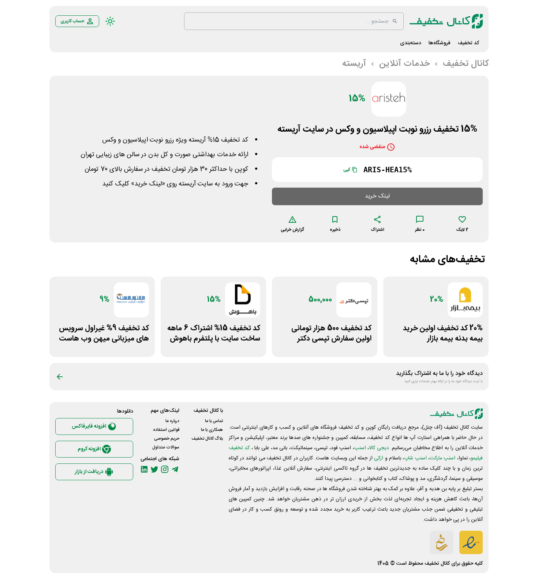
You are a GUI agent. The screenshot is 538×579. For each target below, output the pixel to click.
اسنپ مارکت (442, 458)
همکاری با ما (212, 429)
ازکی (378, 458)
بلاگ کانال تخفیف (207, 438)
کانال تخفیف (437, 563)
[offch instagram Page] (164, 469)
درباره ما (172, 421)
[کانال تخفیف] (446, 21)
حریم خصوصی (166, 438)
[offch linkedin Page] (144, 469)
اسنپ (360, 448)
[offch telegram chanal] (175, 469)
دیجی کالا (379, 448)
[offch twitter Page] (154, 469)
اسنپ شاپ (415, 458)
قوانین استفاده (166, 429)
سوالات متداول (165, 447)
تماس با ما (214, 421)
